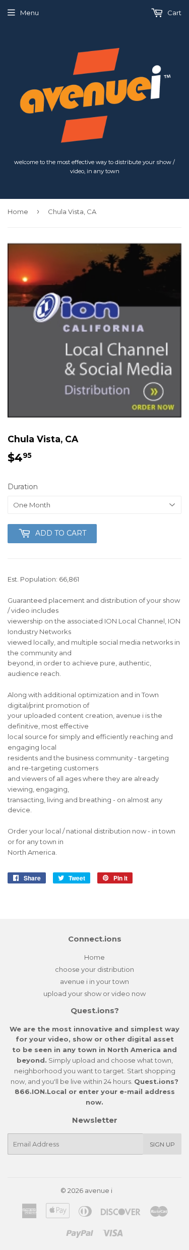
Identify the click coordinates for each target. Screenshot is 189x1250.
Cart (173, 13)
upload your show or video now (94, 993)
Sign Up (162, 1144)
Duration (23, 486)
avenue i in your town (94, 981)
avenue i (98, 1190)
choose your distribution (94, 969)
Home (18, 211)
